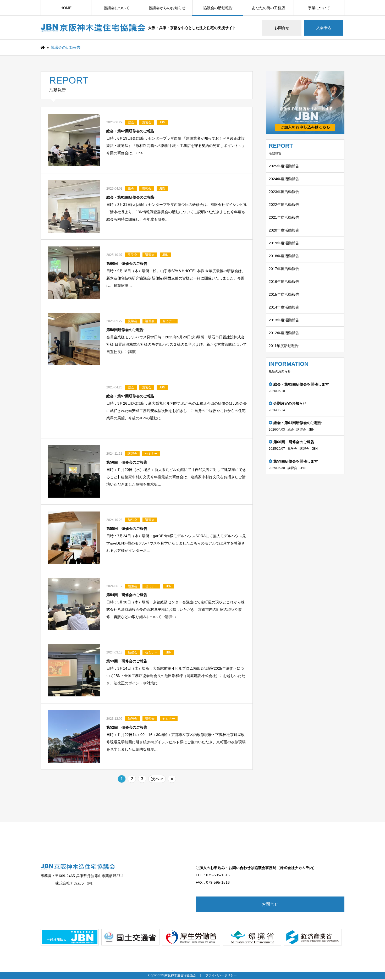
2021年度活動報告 (284, 217)
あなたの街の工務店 (268, 8)
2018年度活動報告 (284, 256)
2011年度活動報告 (284, 346)
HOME (66, 8)
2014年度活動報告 (284, 307)
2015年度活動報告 (284, 294)
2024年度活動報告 (284, 179)
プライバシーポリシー (221, 975)
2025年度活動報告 (284, 166)
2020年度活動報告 (284, 230)
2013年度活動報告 (284, 320)
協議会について (116, 8)
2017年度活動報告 (284, 269)
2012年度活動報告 (284, 333)
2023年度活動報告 (284, 192)
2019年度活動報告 (284, 243)
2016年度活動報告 (284, 281)
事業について (319, 8)
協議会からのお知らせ (167, 8)
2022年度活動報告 (284, 204)
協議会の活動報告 (218, 8)
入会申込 (323, 28)
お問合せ (281, 28)
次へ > (157, 779)
